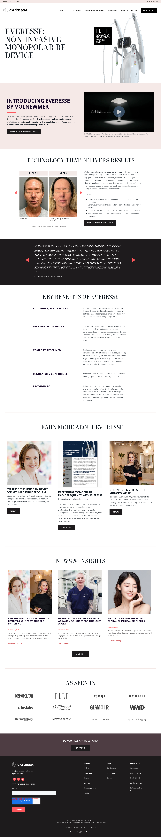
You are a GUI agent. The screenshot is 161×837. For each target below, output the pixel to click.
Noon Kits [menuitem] (87, 783)
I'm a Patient (149, 10)
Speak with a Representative (24, 131)
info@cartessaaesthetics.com (22, 771)
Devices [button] (63, 10)
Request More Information (100, 223)
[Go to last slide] (15, 193)
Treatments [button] (76, 10)
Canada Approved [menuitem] (90, 788)
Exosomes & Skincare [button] (94, 10)
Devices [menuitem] (86, 768)
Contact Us (80, 748)
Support (134, 10)
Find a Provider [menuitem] (135, 773)
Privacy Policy (75, 832)
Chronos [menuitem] (86, 778)
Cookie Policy (85, 832)
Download (66, 528)
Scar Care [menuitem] (87, 793)
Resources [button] (112, 10)
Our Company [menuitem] (111, 768)
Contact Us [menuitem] (134, 768)
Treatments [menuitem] (88, 773)
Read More (81, 654)
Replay (13, 511)
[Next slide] (81, 193)
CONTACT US (149, 1)
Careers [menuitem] (109, 778)
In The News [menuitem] (111, 773)
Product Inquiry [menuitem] (135, 778)
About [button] (124, 10)
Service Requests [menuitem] (136, 783)
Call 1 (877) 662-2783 (11, 1)
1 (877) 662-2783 (17, 774)
